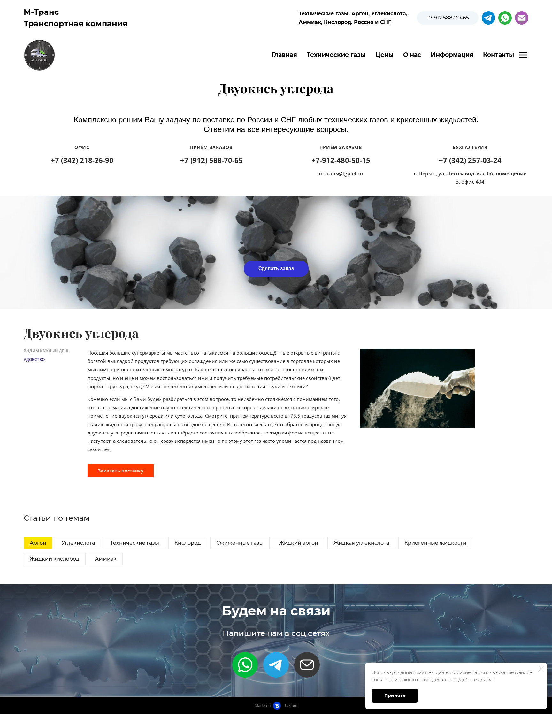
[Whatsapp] (245, 665)
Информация (452, 54)
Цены (384, 54)
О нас (412, 54)
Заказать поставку (120, 470)
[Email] (307, 665)
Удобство (34, 359)
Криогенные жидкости (435, 543)
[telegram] (488, 18)
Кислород (187, 543)
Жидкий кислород (55, 559)
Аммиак (106, 559)
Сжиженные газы (240, 543)
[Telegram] (276, 665)
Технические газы (336, 54)
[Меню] (523, 55)
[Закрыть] (541, 669)
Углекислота (78, 543)
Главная (284, 54)
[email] (521, 18)
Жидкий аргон (298, 543)
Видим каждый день (47, 351)
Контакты (498, 54)
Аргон (38, 543)
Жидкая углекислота (361, 543)
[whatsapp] (505, 18)
